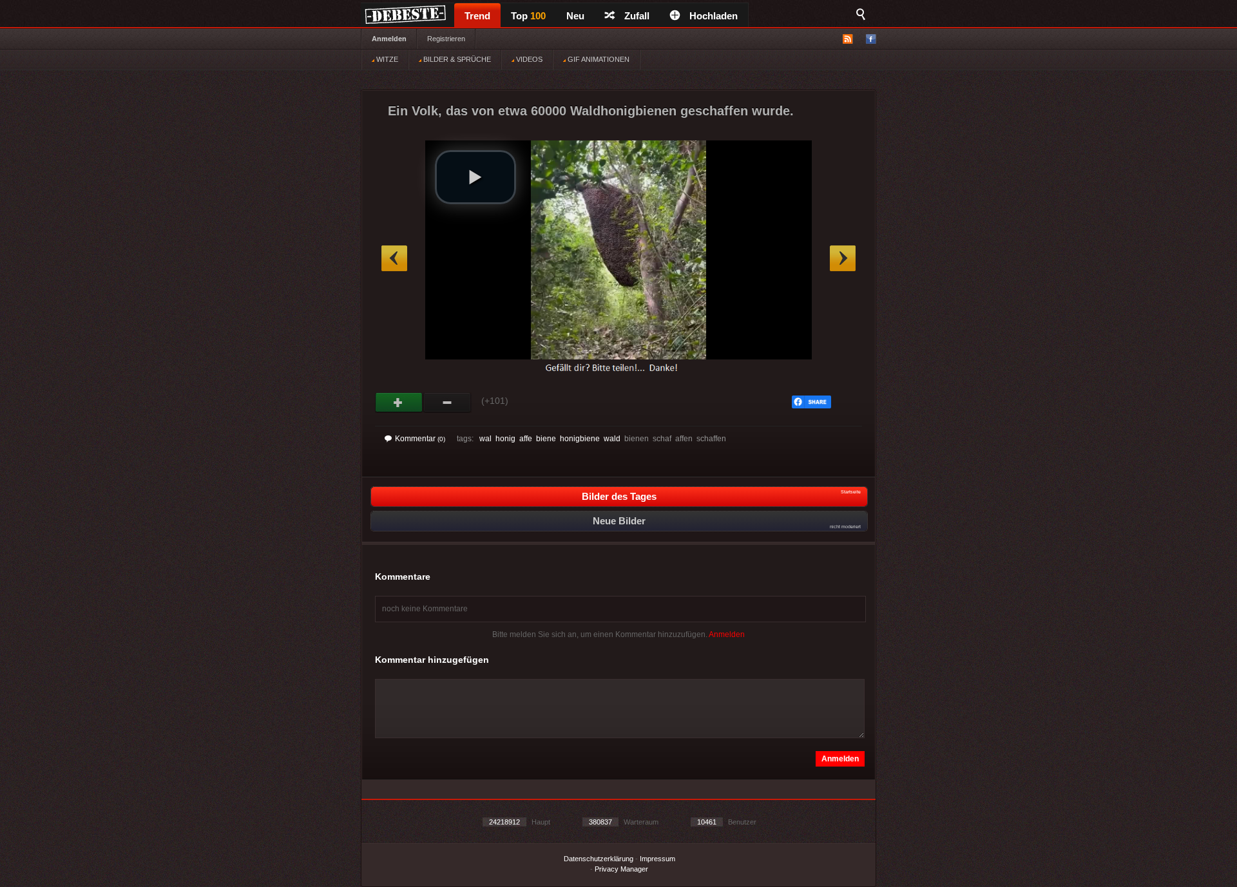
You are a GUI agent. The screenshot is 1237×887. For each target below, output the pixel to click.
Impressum (657, 859)
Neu (575, 15)
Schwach (447, 402)
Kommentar (420, 438)
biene (546, 438)
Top (528, 15)
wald (612, 438)
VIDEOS (528, 59)
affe (525, 438)
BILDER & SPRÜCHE (456, 59)
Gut (399, 402)
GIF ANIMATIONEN (597, 59)
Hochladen (713, 15)
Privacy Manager (621, 869)
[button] (475, 177)
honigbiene (580, 438)
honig (505, 438)
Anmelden (389, 39)
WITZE (386, 59)
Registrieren (446, 39)
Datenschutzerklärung (598, 859)
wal (485, 438)
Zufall (636, 15)
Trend (477, 15)
